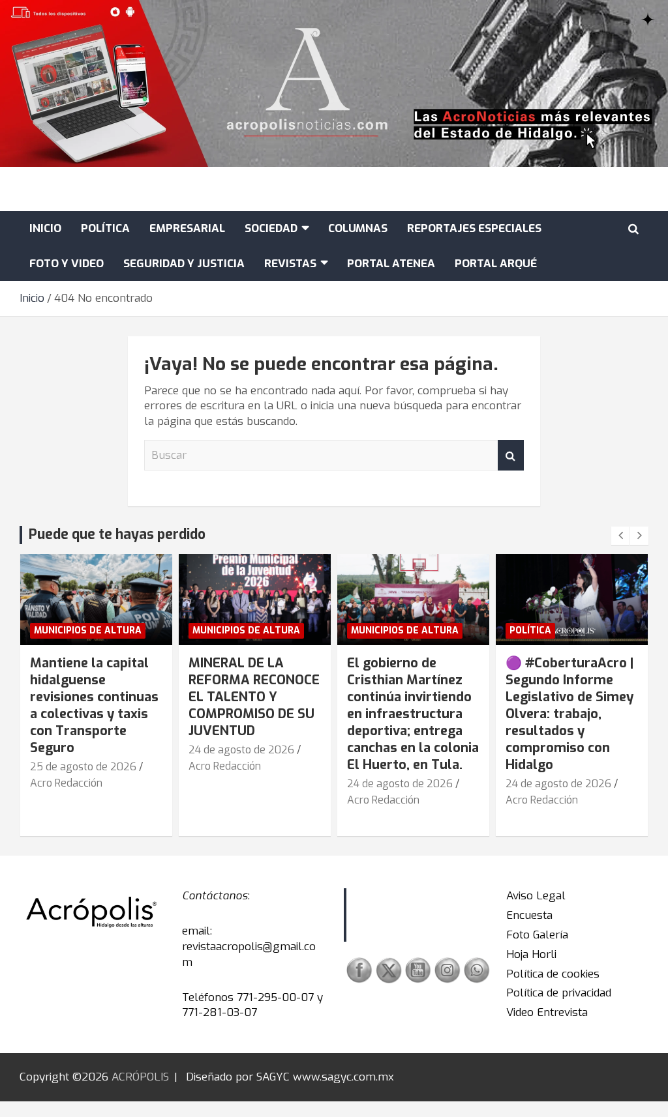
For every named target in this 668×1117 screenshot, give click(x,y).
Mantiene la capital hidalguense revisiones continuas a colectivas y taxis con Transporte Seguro (94, 705)
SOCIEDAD (271, 228)
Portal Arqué (496, 263)
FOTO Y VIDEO (66, 263)
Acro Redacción (66, 783)
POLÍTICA (105, 228)
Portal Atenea (391, 263)
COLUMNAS (357, 228)
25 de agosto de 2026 (83, 767)
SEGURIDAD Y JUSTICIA (184, 263)
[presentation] (620, 536)
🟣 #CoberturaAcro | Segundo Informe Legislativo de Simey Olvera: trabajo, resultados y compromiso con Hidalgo (569, 714)
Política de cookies (553, 973)
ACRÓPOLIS (140, 1076)
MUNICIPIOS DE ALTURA (88, 630)
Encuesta (529, 915)
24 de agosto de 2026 (241, 750)
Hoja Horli (531, 954)
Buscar (511, 455)
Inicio (45, 228)
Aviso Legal (536, 895)
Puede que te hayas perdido (117, 534)
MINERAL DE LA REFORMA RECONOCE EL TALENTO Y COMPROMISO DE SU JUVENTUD (254, 697)
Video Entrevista (547, 1012)
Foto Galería (537, 934)
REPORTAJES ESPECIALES (474, 228)
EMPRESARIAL (187, 228)
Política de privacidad (558, 992)
